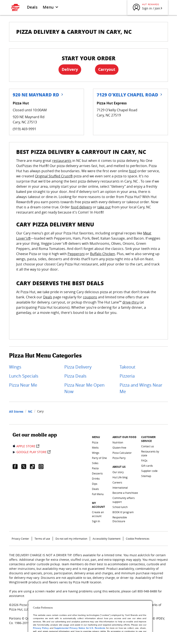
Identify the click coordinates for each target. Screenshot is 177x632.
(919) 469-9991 (24, 129)
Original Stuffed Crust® (54, 176)
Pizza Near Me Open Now (84, 388)
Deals (32, 7)
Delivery (70, 69)
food (132, 171)
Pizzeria (127, 376)
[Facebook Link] (17, 466)
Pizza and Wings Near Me (141, 388)
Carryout (106, 69)
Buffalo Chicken (102, 253)
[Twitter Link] (25, 466)
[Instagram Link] (42, 466)
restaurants (61, 160)
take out (104, 207)
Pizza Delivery (78, 367)
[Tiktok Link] (34, 466)
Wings (15, 367)
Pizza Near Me (23, 385)
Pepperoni (76, 253)
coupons (90, 297)
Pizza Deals (75, 376)
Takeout (127, 367)
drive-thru (130, 302)
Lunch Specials (23, 376)
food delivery (81, 207)
